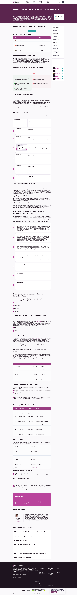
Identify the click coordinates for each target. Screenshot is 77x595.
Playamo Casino (55, 48)
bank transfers (20, 359)
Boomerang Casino (56, 55)
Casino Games (48, 2)
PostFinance (30, 473)
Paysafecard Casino (51, 570)
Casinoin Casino (55, 54)
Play (62, 73)
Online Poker (34, 2)
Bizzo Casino (55, 45)
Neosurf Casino (50, 573)
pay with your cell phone (36, 338)
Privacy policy (19, 577)
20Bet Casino (55, 46)
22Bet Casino (55, 49)
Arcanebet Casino (55, 52)
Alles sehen (31, 31)
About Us (14, 577)
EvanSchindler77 (19, 521)
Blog (57, 569)
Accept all (54, 592)
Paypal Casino (50, 575)
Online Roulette (55, 61)
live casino (39, 321)
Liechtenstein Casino (56, 39)
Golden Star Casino (56, 51)
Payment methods (40, 2)
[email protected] (34, 467)
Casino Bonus (55, 36)
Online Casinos (27, 2)
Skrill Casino (50, 574)
